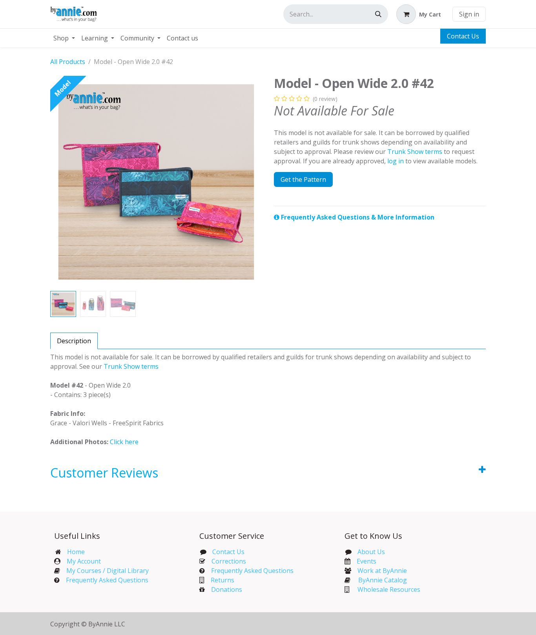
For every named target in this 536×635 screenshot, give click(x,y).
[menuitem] (64, 38)
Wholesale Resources (388, 589)
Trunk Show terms (414, 151)
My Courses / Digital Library (104, 570)
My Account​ (84, 561)
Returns (222, 580)
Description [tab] (74, 341)
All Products (67, 61)
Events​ (366, 561)
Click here (124, 441)
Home (76, 551)
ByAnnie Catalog (382, 580)
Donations (226, 589)
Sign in (469, 14)
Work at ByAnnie (382, 570)
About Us (371, 551)
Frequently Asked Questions (107, 580)
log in (395, 161)
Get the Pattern (303, 179)
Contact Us (463, 36)
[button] (60, 182)
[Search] (378, 14)
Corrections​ (228, 561)
